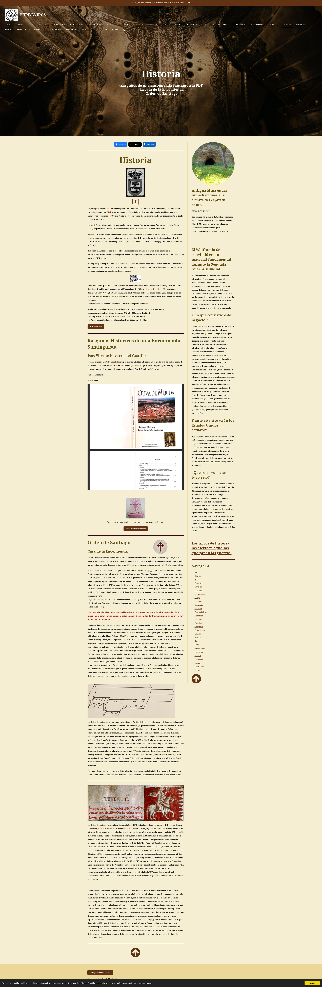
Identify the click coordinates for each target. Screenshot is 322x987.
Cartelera (198, 587)
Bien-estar (199, 583)
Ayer (196, 579)
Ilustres (197, 641)
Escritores (198, 608)
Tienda (197, 663)
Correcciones (200, 594)
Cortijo (197, 598)
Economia (199, 605)
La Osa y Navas (101, 293)
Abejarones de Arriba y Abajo (155, 289)
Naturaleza (199, 652)
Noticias (198, 656)
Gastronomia (200, 630)
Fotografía (199, 627)
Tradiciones (199, 666)
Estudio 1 (198, 619)
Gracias (198, 634)
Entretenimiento (201, 612)
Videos (197, 670)
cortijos (91, 296)
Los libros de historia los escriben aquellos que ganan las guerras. (212, 548)
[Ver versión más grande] (136, 803)
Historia (198, 637)
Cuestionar (199, 590)
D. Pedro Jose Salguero (113, 362)
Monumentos (200, 648)
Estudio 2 (198, 623)
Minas (197, 645)
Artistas (198, 576)
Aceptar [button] (312, 983)
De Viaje (198, 601)
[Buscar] (124, 30)
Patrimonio (199, 659)
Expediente (199, 616)
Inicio (197, 572)
